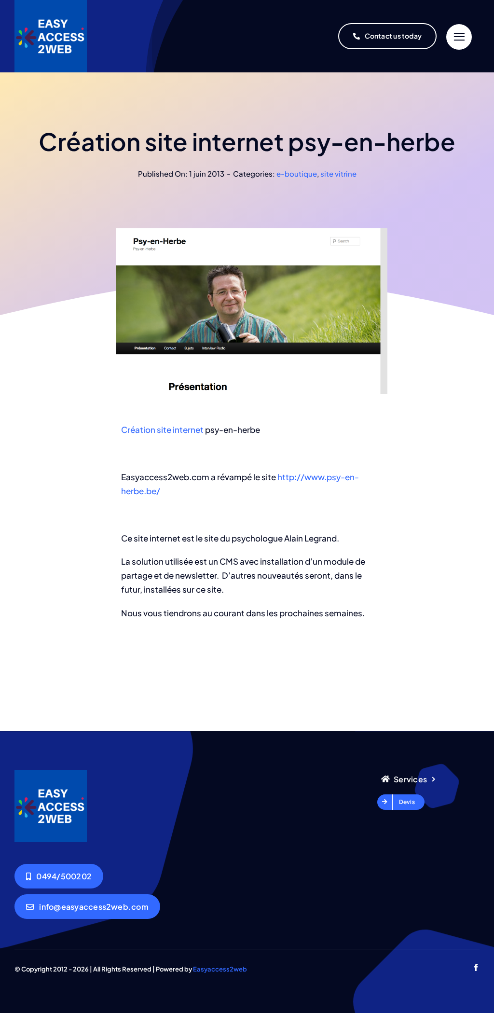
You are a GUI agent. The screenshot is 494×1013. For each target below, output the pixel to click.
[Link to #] (459, 37)
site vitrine (338, 173)
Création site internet (162, 429)
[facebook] (476, 967)
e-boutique (296, 173)
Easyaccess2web (220, 969)
